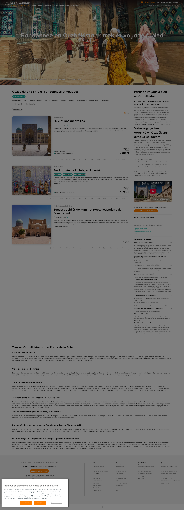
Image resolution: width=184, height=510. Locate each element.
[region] (35, 493)
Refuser (40, 503)
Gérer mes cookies (56, 503)
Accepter (26, 503)
